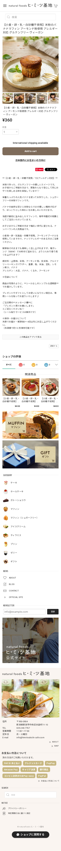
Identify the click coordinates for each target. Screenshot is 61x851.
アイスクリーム (18, 526)
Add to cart (31, 151)
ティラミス (16, 535)
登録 (53, 612)
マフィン (15, 509)
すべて (9, 365)
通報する (53, 346)
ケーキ (14, 483)
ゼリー (14, 553)
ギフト (14, 561)
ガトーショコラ (18, 500)
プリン (14, 544)
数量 (4, 127)
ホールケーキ (17, 491)
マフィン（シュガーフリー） (25, 518)
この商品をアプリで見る (30, 337)
